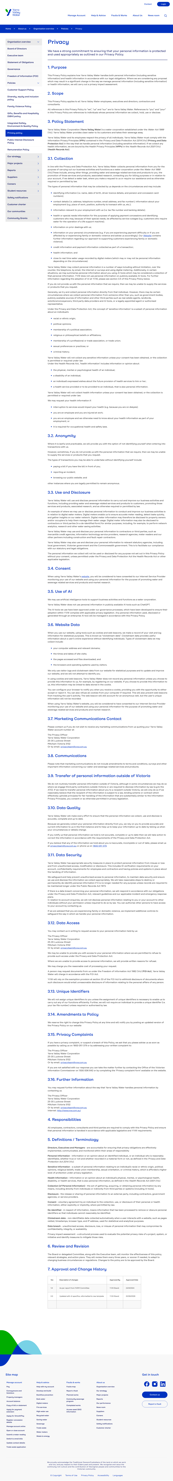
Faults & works (73, 1382)
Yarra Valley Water (13, 12)
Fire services (41, 1407)
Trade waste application (16, 1447)
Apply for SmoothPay (15, 1416)
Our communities (16, 211)
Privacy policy (14, 133)
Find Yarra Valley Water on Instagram (155, 1384)
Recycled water (42, 1416)
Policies (64, 29)
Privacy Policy (87, 1475)
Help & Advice (98, 15)
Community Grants (17, 218)
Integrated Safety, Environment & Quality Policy (22, 124)
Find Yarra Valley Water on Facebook (147, 1384)
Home (8, 29)
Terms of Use (71, 1475)
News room (153, 15)
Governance (13, 69)
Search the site (165, 15)
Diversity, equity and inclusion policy (23, 98)
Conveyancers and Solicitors (14, 1392)
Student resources (16, 191)
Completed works (73, 1405)
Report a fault (72, 1391)
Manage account (14, 1382)
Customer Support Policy (20, 90)
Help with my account (45, 1387)
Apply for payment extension (14, 1411)
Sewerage (40, 1424)
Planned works (72, 1395)
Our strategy (14, 156)
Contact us (155, 1395)
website (85, 576)
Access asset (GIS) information (73, 1411)
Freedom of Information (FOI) (22, 76)
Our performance (104, 1403)
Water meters (41, 1432)
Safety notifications (17, 198)
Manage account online (15, 1426)
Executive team (15, 55)
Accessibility (103, 1475)
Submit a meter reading (16, 1435)
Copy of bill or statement (16, 1405)
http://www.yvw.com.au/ (69, 1111)
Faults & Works (119, 15)
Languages (118, 1475)
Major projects (14, 163)
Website (147, 236)
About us (22, 29)
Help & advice (42, 1382)
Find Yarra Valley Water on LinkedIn (163, 1384)
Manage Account (76, 15)
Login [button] (163, 4)
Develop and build (43, 1391)
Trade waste (41, 1428)
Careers (11, 184)
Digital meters (42, 1403)
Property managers (14, 1397)
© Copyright (56, 1475)
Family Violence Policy (19, 106)
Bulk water (40, 1399)
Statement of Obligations (20, 62)
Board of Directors (17, 49)
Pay (8, 1387)
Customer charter (16, 204)
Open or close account (15, 1431)
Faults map (71, 1387)
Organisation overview (43, 29)
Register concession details (14, 1421)
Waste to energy (43, 1436)
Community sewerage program (75, 1400)
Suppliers (12, 177)
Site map (12, 1374)
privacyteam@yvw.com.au (74, 747)
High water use (42, 1411)
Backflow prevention (44, 1395)
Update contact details (15, 1443)
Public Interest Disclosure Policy (20, 141)
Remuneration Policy (18, 150)
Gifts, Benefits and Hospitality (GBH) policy (23, 115)
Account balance (13, 1401)
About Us (137, 15)
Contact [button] (148, 4)
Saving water (41, 1420)
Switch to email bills (14, 1439)
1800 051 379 (100, 846)
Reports (11, 170)
